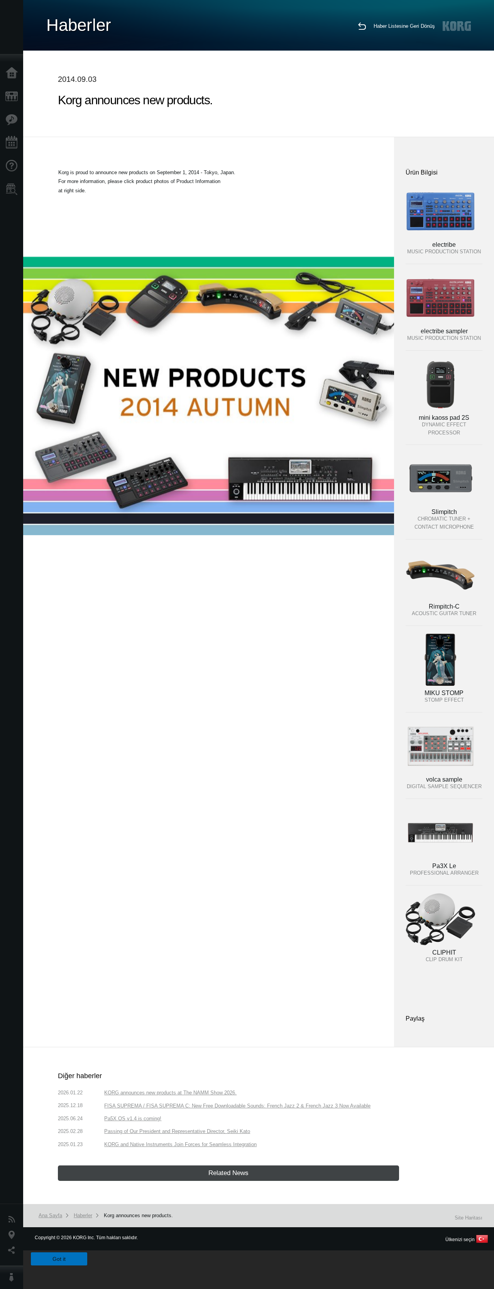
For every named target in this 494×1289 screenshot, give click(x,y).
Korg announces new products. (138, 1215)
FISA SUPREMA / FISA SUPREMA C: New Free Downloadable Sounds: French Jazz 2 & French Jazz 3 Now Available (237, 1106)
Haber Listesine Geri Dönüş (404, 26)
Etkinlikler (13, 142)
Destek (13, 166)
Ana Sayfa (13, 73)
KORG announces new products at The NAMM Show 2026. (170, 1093)
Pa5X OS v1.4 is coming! (132, 1118)
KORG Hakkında (13, 1277)
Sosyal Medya (13, 1250)
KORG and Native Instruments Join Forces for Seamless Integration (180, 1144)
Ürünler (13, 96)
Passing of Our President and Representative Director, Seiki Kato (177, 1131)
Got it (59, 1259)
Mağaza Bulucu (13, 189)
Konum (13, 1235)
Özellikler (13, 119)
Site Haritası (468, 1218)
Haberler (13, 1219)
